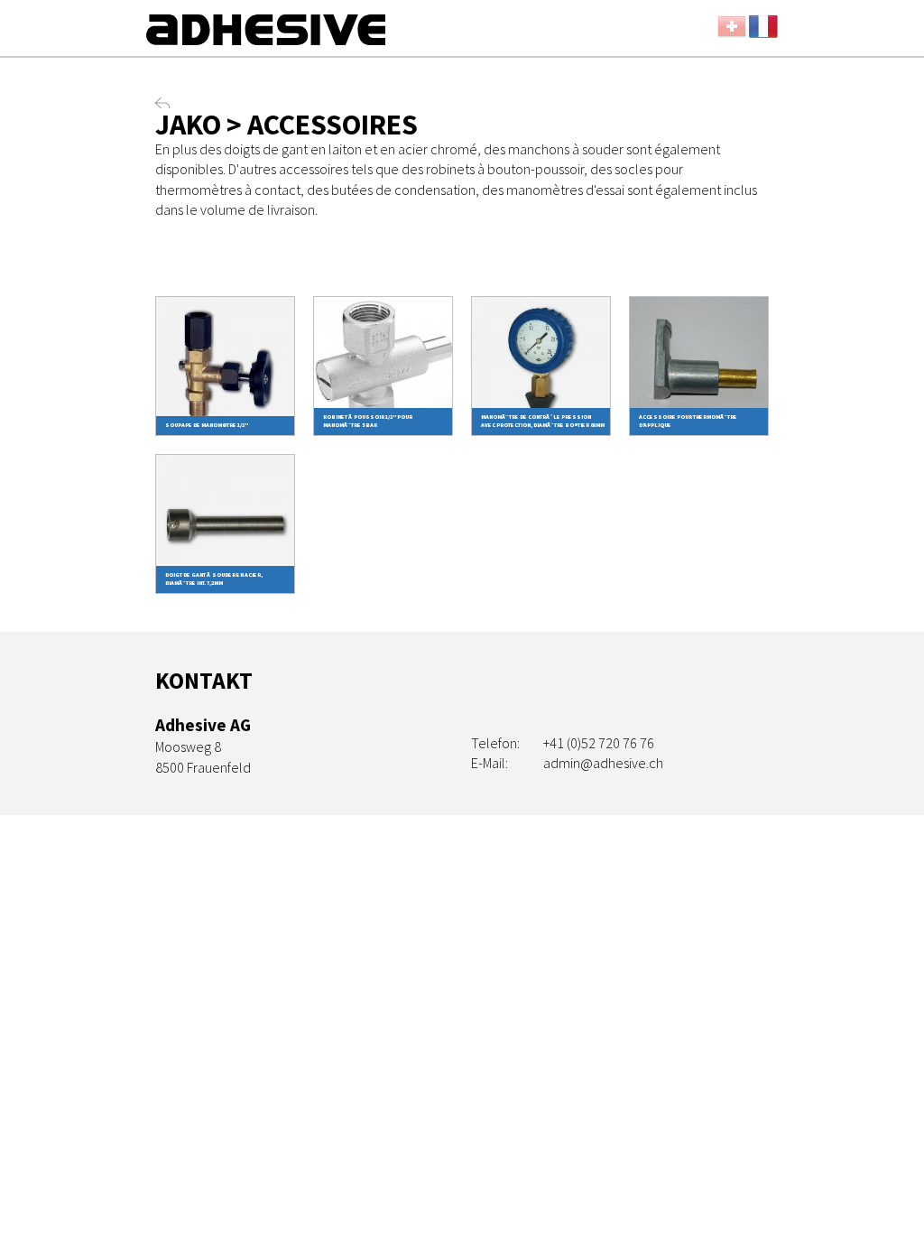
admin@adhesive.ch (603, 763)
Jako (188, 125)
